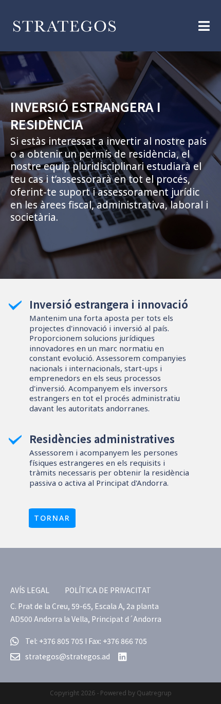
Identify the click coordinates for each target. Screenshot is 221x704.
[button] (52, 518)
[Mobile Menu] (204, 25)
